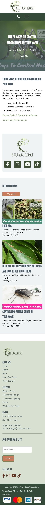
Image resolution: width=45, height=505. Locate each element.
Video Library (8, 381)
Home (5, 366)
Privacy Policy (18, 491)
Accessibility (7, 494)
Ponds (5, 402)
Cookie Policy (28, 491)
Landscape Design (10, 395)
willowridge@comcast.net (16, 428)
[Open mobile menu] (27, 17)
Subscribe (9, 458)
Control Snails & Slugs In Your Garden (19, 115)
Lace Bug (7, 226)
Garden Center (9, 391)
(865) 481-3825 (11, 425)
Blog (4, 373)
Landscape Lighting (11, 398)
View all (11, 194)
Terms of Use (7, 491)
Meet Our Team (9, 377)
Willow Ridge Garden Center (22, 50)
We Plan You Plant (10, 406)
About (5, 370)
